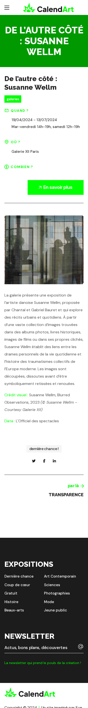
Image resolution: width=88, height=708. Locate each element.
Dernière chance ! (43, 448)
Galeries (13, 99)
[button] (18, 576)
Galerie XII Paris (25, 151)
